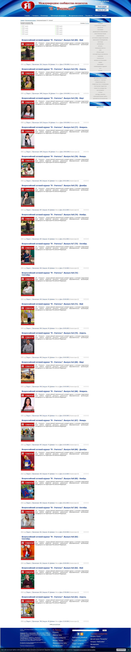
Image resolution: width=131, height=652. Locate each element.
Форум (104, 15)
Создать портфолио (78, 643)
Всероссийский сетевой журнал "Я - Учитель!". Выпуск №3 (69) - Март (53, 362)
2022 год (58, 30)
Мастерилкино (95, 644)
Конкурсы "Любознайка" (98, 641)
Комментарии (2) (74, 151)
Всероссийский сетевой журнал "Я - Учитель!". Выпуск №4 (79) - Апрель (54, 69)
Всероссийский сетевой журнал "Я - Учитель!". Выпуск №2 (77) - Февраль (54, 127)
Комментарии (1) (74, 444)
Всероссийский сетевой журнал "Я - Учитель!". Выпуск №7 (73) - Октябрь (54, 244)
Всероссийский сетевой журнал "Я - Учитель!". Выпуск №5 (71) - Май (52, 304)
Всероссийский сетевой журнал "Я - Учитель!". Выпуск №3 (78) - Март (53, 98)
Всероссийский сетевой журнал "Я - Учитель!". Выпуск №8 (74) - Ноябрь (54, 215)
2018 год (58, 26)
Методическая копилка (76, 15)
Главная (27, 15)
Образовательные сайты (60, 643)
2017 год (24, 26)
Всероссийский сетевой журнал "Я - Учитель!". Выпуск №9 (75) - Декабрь (54, 185)
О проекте (56, 632)
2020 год (58, 28)
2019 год (24, 28)
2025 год (24, 34)
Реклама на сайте (58, 645)
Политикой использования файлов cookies (84, 649)
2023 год (24, 32)
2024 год (58, 32)
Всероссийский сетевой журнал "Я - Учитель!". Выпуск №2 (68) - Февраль (54, 391)
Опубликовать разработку (79, 637)
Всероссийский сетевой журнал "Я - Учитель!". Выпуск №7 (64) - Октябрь (54, 508)
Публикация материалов (58, 15)
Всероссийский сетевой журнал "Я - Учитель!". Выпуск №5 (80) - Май (52, 40)
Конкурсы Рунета (96, 636)
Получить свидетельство (79, 640)
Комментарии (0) (74, 64)
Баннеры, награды (58, 640)
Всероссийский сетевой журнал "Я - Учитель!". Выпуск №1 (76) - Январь (54, 156)
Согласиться (121, 649)
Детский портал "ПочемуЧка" (99, 639)
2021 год (24, 30)
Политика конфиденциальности (27, 645)
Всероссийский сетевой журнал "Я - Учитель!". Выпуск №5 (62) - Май (52, 568)
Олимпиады (44, 15)
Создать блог (76, 647)
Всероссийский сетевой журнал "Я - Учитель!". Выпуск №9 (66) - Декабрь (54, 449)
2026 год (58, 34)
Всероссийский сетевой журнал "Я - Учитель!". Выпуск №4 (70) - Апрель (54, 333)
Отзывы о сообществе (59, 637)
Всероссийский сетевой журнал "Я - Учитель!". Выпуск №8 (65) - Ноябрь (54, 478)
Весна (57, 64)
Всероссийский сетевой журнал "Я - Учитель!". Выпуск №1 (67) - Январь (54, 420)
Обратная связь (57, 635)
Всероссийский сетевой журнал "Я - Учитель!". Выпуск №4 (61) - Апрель (54, 597)
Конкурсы (36, 15)
